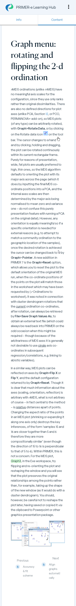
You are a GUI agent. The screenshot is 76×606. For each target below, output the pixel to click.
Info (19, 20)
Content (57, 20)
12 (47, 114)
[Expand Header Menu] (68, 6)
